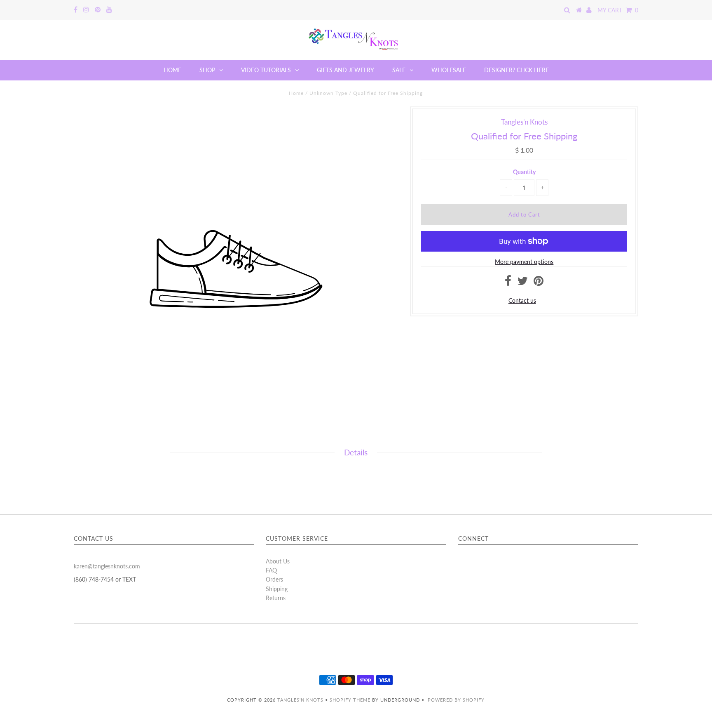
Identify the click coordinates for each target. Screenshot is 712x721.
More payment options (524, 261)
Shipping (277, 588)
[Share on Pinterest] (538, 282)
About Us (278, 561)
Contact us (522, 300)
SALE (398, 69)
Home (296, 93)
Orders (274, 579)
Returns (276, 597)
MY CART (617, 10)
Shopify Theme (350, 699)
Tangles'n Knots (300, 699)
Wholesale (448, 69)
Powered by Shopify (456, 699)
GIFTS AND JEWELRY (345, 69)
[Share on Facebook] (508, 282)
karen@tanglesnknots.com (107, 566)
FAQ (271, 570)
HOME (172, 69)
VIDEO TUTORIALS (266, 69)
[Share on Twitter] (522, 282)
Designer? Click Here (516, 69)
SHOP (207, 69)
